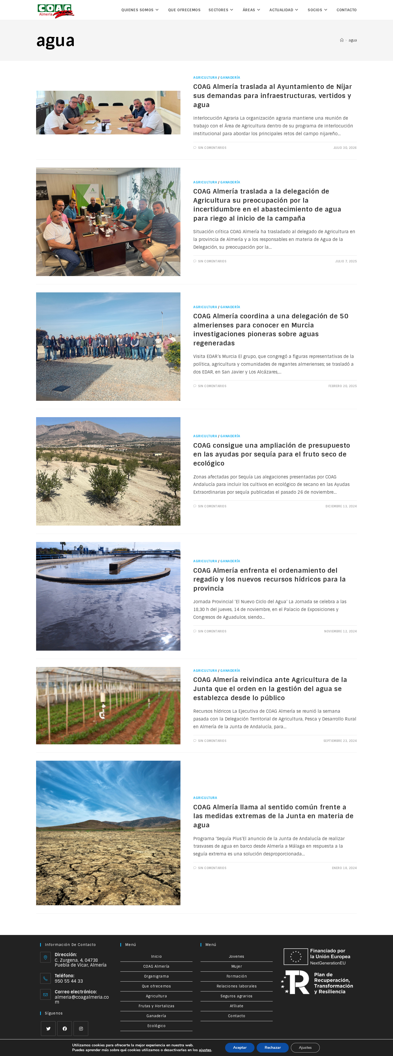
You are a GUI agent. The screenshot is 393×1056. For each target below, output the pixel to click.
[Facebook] (64, 1028)
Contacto (236, 1016)
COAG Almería (156, 966)
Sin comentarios (212, 148)
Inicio (156, 956)
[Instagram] (81, 1028)
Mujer (236, 966)
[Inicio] (342, 40)
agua (353, 40)
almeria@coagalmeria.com (82, 999)
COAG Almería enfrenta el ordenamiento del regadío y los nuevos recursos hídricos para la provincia (269, 579)
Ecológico (156, 1026)
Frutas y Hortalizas (156, 1006)
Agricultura (205, 78)
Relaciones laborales (237, 986)
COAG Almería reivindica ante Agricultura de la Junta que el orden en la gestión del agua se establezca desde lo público (270, 689)
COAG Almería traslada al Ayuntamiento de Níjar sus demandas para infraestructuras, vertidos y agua (272, 95)
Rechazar (273, 1047)
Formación (236, 976)
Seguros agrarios (237, 996)
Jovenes (236, 956)
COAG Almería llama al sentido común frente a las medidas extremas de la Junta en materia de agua (273, 816)
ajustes (205, 1050)
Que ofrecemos (156, 986)
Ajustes (305, 1047)
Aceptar (239, 1047)
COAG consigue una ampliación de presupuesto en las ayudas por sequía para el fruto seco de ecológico (271, 454)
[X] (48, 1028)
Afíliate (237, 1006)
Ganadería (230, 78)
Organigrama (156, 976)
